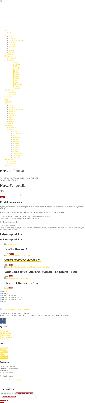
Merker (11, 60)
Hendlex (12, 38)
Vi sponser (12, 94)
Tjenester (7, 32)
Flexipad (16, 72)
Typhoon (16, 88)
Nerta (15, 80)
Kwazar (16, 76)
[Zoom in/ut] (1, 400)
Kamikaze (16, 74)
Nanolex (12, 44)
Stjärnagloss (17, 84)
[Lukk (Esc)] (7, 400)
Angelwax (12, 46)
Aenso (15, 62)
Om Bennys (8, 90)
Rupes (15, 82)
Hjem (6, 30)
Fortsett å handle (9, 397)
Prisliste (11, 36)
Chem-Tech (17, 68)
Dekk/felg (17, 178)
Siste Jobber (8, 54)
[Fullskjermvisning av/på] (3, 400)
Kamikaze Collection (16, 40)
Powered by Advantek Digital (10, 380)
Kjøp (2, 197)
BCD (15, 66)
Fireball (11, 52)
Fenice (11, 48)
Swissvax (12, 42)
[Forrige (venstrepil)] (1, 402)
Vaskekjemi (16, 180)
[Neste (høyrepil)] (3, 402)
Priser (6, 34)
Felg (23, 178)
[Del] (5, 400)
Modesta (12, 50)
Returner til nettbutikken (24, 393)
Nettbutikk (8, 56)
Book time (8, 96)
